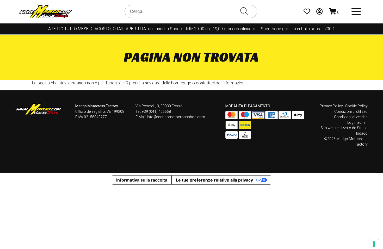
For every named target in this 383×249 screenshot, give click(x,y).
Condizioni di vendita (351, 117)
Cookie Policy (356, 106)
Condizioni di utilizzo (351, 111)
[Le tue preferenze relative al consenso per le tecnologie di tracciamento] (374, 244)
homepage (181, 82)
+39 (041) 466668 (156, 111)
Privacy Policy (331, 106)
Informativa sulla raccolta (141, 180)
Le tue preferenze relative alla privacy (214, 180)
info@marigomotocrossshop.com (176, 117)
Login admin (357, 122)
